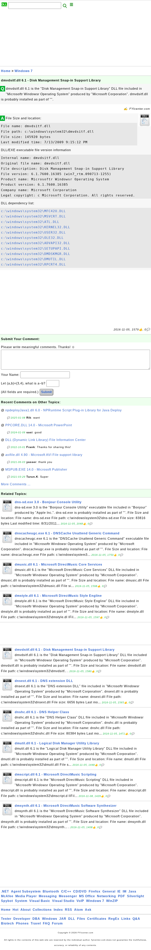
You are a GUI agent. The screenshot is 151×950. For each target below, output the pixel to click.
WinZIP (112, 901)
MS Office (87, 896)
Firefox (94, 891)
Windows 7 (24, 71)
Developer (21, 918)
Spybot (7, 901)
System (21, 901)
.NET (5, 891)
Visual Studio (63, 901)
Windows (49, 918)
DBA (36, 918)
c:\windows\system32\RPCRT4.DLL (33, 264)
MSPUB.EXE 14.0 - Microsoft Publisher (36, 469)
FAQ (46, 923)
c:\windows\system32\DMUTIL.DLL (33, 259)
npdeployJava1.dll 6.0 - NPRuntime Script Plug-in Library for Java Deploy (63, 410)
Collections (42, 909)
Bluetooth (51, 891)
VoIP (80, 901)
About (25, 909)
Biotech (7, 923)
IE (119, 891)
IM (124, 891)
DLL (71, 918)
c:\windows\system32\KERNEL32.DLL (35, 227)
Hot (15, 909)
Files (81, 918)
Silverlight (135, 896)
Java (132, 891)
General (108, 891)
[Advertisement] (75, 38)
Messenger (68, 896)
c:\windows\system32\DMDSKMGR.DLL (35, 254)
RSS (68, 909)
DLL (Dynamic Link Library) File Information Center (45, 440)
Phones (22, 923)
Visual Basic (39, 901)
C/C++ (66, 891)
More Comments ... (15, 484)
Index (58, 909)
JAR (62, 918)
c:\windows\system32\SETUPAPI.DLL (35, 248)
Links (126, 918)
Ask (88, 909)
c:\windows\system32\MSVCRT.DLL (33, 216)
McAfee (7, 896)
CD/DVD (80, 891)
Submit (46, 392)
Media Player (26, 896)
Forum (57, 923)
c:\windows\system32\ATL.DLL (30, 222)
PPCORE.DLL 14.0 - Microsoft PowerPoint (38, 425)
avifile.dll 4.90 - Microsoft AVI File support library (43, 454)
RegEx (113, 918)
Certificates (96, 918)
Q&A (136, 918)
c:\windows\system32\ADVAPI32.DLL (35, 243)
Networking (106, 896)
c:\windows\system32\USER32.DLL (33, 232)
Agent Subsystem (26, 891)
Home (6, 71)
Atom (78, 909)
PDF (121, 896)
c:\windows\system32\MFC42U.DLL (33, 211)
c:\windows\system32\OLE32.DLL (32, 238)
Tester (6, 918)
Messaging (48, 896)
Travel (36, 923)
